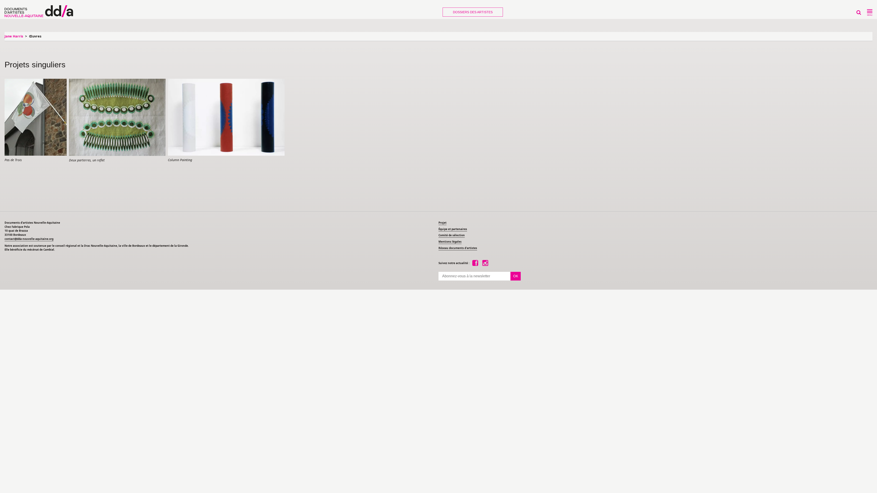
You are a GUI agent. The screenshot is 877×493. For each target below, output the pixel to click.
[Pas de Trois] (36, 117)
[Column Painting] (226, 117)
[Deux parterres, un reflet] (117, 117)
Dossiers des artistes (473, 12)
